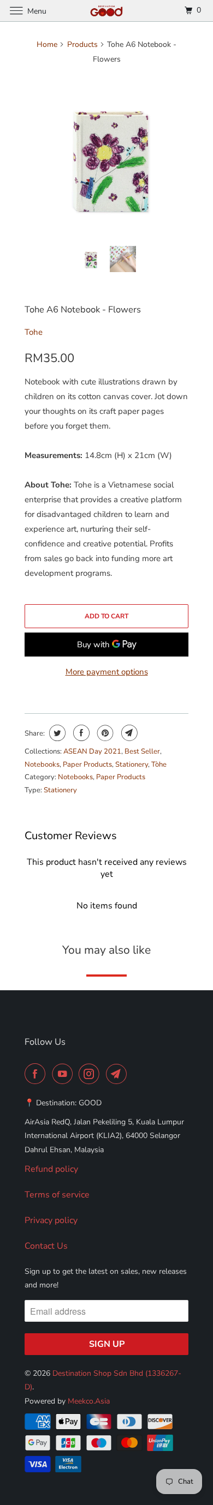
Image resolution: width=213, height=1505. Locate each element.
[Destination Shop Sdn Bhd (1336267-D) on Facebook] (37, 1073)
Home (47, 44)
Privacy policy (51, 1220)
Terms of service (57, 1195)
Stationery (131, 764)
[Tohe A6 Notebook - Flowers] (106, 156)
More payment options (107, 671)
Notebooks (42, 764)
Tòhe (159, 764)
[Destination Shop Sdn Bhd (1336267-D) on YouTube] (64, 1073)
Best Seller (142, 751)
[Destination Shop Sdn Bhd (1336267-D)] (107, 10)
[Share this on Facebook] (80, 733)
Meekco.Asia (89, 1401)
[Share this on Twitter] (56, 733)
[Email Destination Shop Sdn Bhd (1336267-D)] (118, 1073)
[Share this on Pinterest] (104, 733)
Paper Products (87, 764)
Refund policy (51, 1169)
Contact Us (46, 1246)
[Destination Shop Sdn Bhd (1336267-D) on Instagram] (91, 1073)
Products (82, 44)
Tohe (34, 332)
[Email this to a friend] (128, 733)
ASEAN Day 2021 (92, 751)
